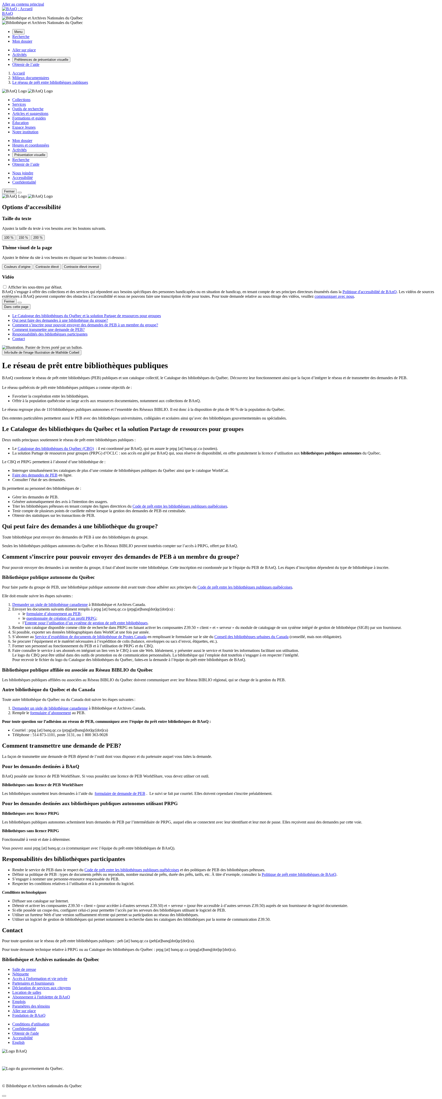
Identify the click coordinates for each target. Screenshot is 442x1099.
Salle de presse (24, 969)
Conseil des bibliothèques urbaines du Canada (251, 637)
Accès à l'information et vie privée (39, 978)
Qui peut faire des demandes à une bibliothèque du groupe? (60, 320)
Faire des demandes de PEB (35, 475)
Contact (18, 339)
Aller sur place (24, 1011)
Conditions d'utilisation (30, 1024)
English (18, 1042)
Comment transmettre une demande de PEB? (48, 329)
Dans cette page (16, 307)
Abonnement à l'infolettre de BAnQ (41, 997)
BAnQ (7, 13)
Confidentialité (24, 182)
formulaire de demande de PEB (120, 793)
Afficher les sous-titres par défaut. (35, 287)
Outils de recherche (27, 109)
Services (19, 104)
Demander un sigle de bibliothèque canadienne (50, 604)
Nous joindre (22, 173)
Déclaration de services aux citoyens (41, 988)
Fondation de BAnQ (29, 1015)
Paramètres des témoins (31, 1006)
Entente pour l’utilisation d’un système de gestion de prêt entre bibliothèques (86, 623)
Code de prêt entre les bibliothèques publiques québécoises (179, 506)
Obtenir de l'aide (25, 1033)
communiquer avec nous (334, 296)
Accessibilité (22, 177)
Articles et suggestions (30, 113)
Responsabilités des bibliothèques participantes (49, 334)
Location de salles (26, 992)
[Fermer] (20, 192)
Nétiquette (20, 974)
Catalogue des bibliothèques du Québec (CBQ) (56, 448)
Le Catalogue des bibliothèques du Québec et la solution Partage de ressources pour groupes (86, 316)
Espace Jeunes (24, 127)
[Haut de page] (4, 1096)
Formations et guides (29, 118)
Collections (21, 100)
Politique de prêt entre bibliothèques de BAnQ (299, 874)
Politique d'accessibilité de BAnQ (369, 292)
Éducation (20, 123)
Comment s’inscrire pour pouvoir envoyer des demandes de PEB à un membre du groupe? (85, 325)
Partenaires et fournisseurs (33, 983)
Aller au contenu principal (23, 4)
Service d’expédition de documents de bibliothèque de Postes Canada (91, 637)
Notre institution (25, 132)
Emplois (19, 1001)
